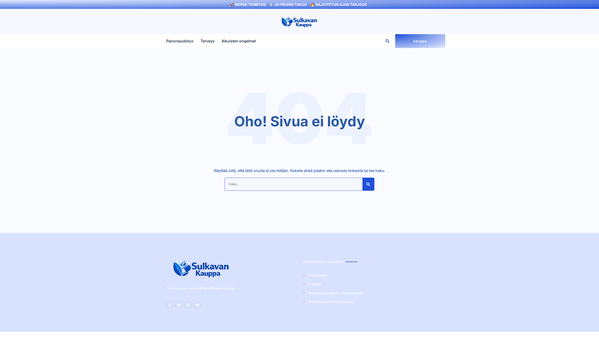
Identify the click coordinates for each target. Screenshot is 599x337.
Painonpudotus (180, 41)
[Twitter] (179, 304)
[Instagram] (188, 304)
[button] (388, 41)
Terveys (208, 41)
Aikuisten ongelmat (239, 41)
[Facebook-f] (169, 304)
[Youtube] (197, 304)
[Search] (368, 184)
